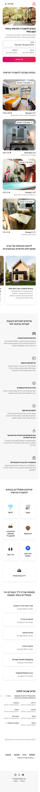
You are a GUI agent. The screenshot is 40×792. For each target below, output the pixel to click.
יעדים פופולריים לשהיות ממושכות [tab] (25, 696)
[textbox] (27, 52)
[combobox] (19, 44)
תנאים (16, 781)
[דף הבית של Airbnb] (34, 3)
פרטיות (22, 781)
